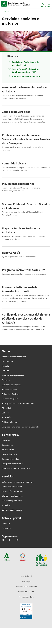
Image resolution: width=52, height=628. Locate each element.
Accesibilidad (26, 576)
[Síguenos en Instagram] (17, 540)
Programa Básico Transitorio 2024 (23, 270)
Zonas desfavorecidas (16, 112)
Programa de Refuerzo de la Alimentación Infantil (19, 289)
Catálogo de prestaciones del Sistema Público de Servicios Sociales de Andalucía (26, 318)
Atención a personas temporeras (26, 76)
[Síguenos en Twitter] (3, 540)
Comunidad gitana (14, 163)
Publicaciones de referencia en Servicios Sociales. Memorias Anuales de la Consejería (26, 139)
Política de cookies (26, 591)
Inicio (19, 4)
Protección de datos (26, 597)
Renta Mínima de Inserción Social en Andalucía (25, 89)
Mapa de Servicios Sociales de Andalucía (21, 230)
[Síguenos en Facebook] (10, 540)
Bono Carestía (11, 252)
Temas (6, 11)
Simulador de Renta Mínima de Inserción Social (25, 63)
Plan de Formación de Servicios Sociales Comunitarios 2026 (25, 70)
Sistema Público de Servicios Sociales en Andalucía (26, 206)
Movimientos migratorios (18, 184)
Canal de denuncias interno (26, 586)
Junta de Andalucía (4, 4)
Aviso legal (26, 581)
